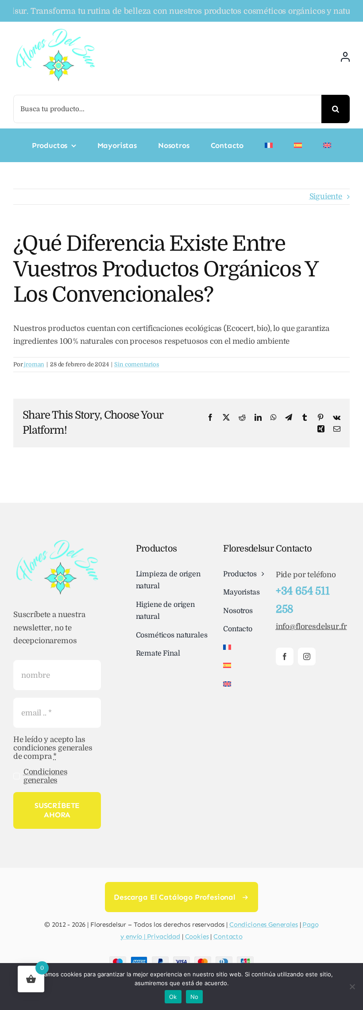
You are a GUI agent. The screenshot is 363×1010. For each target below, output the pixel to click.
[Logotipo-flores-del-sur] (55, 31)
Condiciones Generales (263, 924)
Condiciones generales (45, 776)
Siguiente (325, 196)
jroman (34, 364)
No (194, 996)
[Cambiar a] (269, 145)
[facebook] (284, 656)
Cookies (197, 936)
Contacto (228, 936)
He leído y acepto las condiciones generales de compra (52, 748)
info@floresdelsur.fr (311, 626)
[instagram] (307, 656)
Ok (173, 996)
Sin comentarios (136, 364)
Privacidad (164, 936)
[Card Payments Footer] (181, 960)
